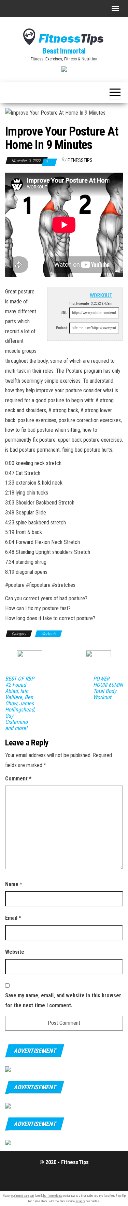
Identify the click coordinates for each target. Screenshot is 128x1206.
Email (13, 918)
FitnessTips (80, 160)
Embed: (62, 328)
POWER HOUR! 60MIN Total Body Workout (108, 688)
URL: (64, 313)
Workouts (48, 633)
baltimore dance (52, 1195)
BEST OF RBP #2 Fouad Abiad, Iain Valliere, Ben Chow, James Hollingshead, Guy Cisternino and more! (20, 703)
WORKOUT (101, 295)
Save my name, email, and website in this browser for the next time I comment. (63, 1000)
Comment (18, 778)
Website (14, 952)
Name (13, 884)
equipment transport (22, 1195)
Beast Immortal (64, 51)
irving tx (80, 1201)
